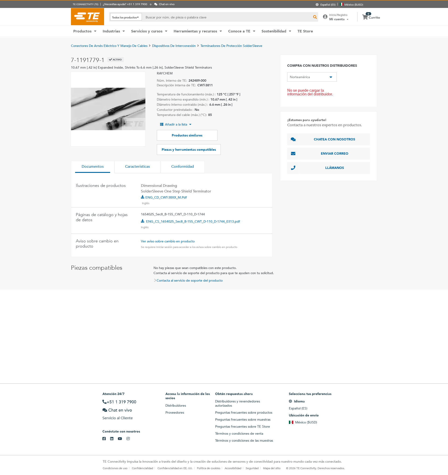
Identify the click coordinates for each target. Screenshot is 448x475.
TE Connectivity (87, 16)
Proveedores (174, 412)
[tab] (92, 167)
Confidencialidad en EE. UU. (175, 468)
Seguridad (252, 468)
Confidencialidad (142, 468)
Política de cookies (208, 468)
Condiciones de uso (115, 468)
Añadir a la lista (176, 124)
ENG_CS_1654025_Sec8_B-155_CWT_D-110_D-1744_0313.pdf (193, 221)
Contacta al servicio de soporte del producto (190, 280)
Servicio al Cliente (117, 418)
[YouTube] (122, 439)
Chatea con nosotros (334, 139)
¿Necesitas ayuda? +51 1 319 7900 (125, 4)
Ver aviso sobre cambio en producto (168, 241)
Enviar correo (334, 153)
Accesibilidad (233, 468)
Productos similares (187, 135)
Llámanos (334, 168)
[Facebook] (106, 439)
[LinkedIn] (114, 439)
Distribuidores (175, 405)
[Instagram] (130, 439)
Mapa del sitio (271, 468)
